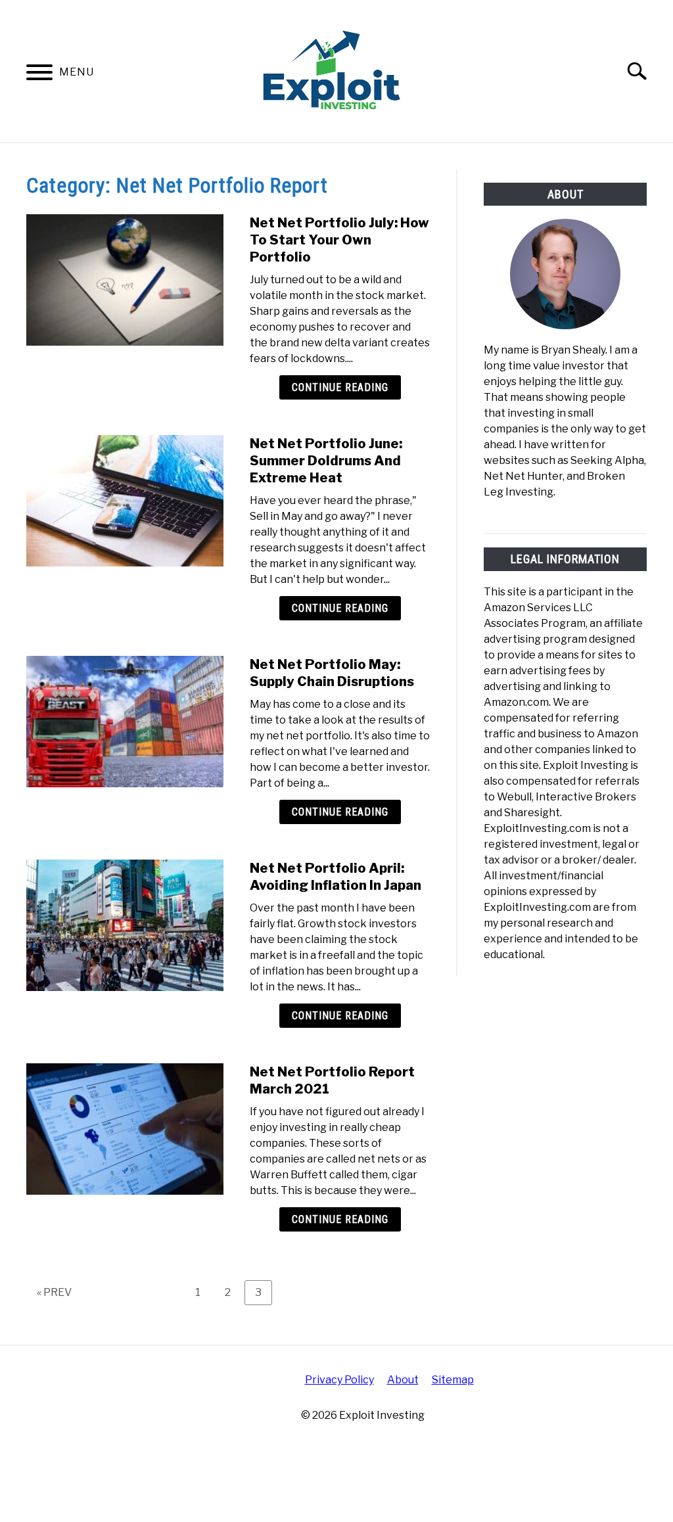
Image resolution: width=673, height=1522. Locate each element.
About (403, 1379)
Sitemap (453, 1379)
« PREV (54, 1292)
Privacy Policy (339, 1379)
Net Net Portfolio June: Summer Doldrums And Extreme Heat (326, 461)
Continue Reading (340, 387)
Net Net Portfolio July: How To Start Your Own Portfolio (339, 240)
